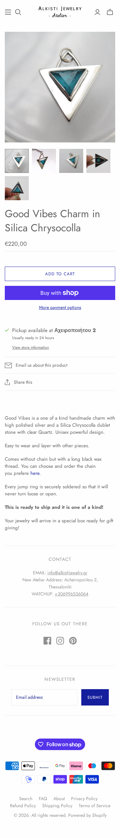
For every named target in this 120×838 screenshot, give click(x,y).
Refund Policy (23, 805)
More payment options (60, 307)
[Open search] (18, 12)
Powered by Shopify (87, 815)
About (59, 798)
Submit (95, 697)
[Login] (97, 12)
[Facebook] (47, 641)
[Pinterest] (73, 641)
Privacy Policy (84, 798)
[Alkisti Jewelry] (60, 10)
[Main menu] (8, 12)
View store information (30, 347)
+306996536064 (71, 594)
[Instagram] (60, 641)
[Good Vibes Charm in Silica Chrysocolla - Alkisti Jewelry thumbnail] (17, 161)
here (34, 473)
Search (25, 798)
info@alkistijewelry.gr (67, 572)
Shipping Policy (57, 805)
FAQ (43, 798)
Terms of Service (94, 805)
